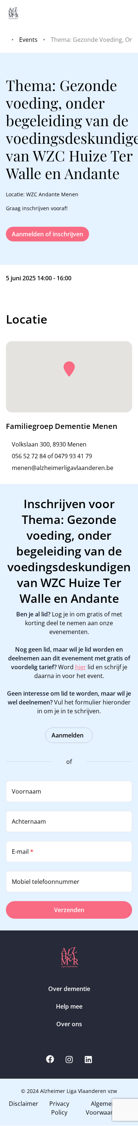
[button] (69, 369)
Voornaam (26, 791)
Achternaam (29, 821)
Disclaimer (23, 1104)
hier (80, 667)
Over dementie (69, 989)
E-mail (22, 852)
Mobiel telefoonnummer (45, 882)
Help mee (69, 1006)
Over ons (69, 1024)
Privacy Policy (59, 1108)
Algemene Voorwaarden (105, 1108)
